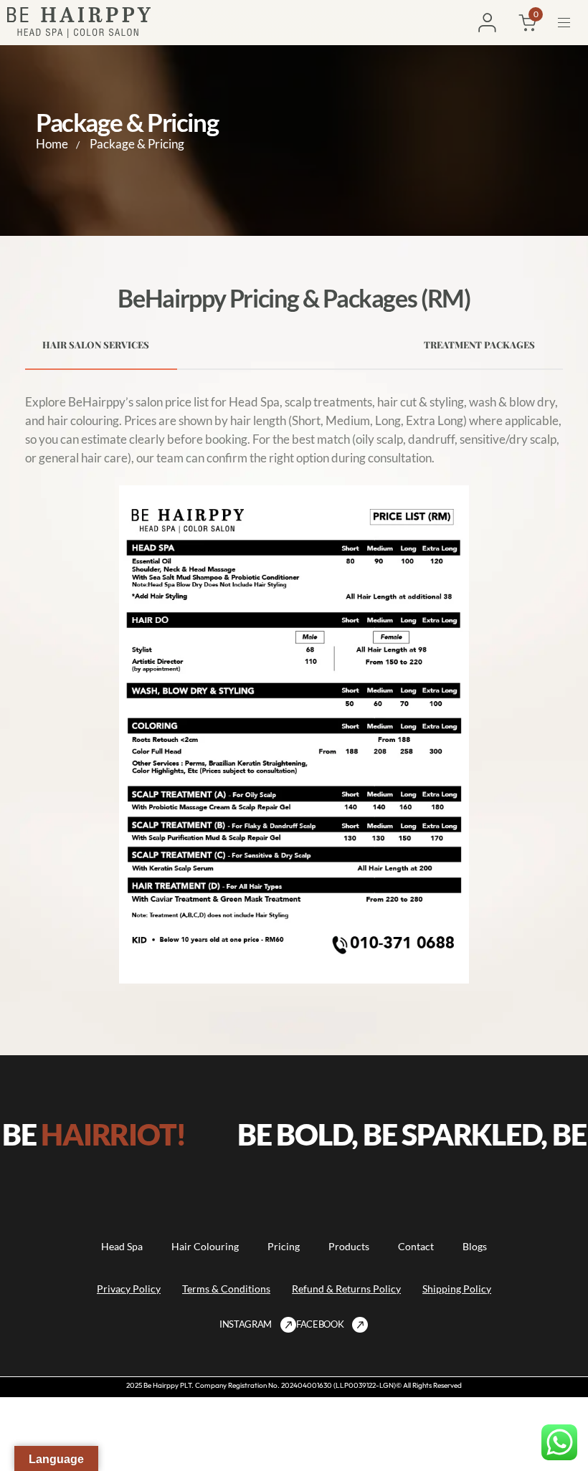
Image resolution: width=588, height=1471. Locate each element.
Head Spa (122, 1246)
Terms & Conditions (226, 1288)
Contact (416, 1246)
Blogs (475, 1246)
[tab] (101, 344)
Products (348, 1246)
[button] (569, 22)
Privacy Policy (129, 1288)
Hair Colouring (205, 1246)
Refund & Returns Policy (346, 1288)
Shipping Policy (456, 1288)
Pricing (283, 1246)
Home (52, 143)
